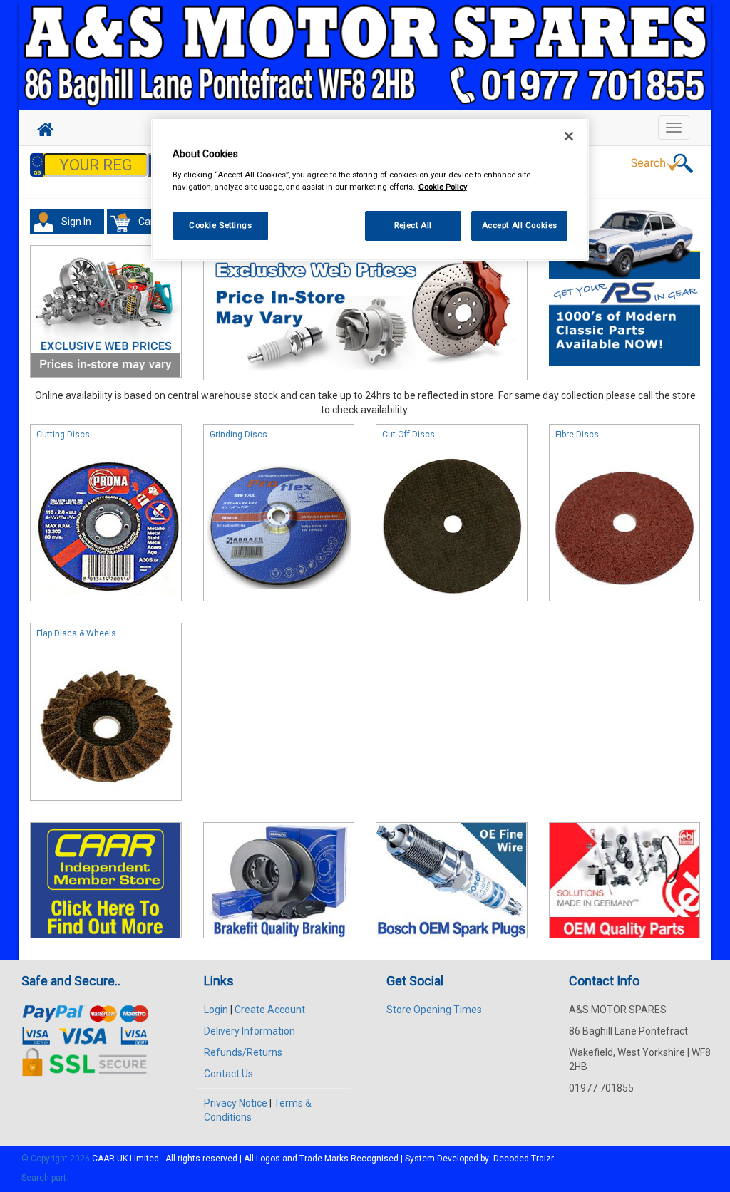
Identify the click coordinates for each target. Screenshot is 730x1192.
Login (216, 1009)
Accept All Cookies (519, 225)
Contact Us (228, 1073)
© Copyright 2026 (56, 1159)
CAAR (103, 1159)
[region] (370, 190)
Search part (43, 1178)
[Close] (569, 136)
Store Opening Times (434, 1009)
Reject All (413, 225)
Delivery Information (249, 1031)
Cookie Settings (220, 225)
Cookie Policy (442, 187)
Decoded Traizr (523, 1159)
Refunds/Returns (243, 1052)
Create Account (270, 1009)
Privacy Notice (235, 1103)
